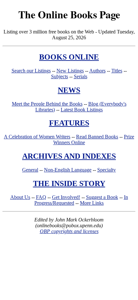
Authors (97, 70)
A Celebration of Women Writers (37, 136)
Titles (116, 70)
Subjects (59, 76)
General (30, 170)
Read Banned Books (97, 136)
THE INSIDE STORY (69, 183)
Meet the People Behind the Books (47, 104)
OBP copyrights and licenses (69, 231)
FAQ (41, 197)
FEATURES (69, 123)
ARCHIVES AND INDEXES (69, 156)
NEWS (69, 90)
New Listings (70, 70)
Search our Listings (31, 70)
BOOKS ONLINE (69, 57)
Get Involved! (66, 197)
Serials (80, 76)
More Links (92, 203)
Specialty (106, 170)
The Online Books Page (69, 14)
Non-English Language (67, 170)
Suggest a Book (102, 197)
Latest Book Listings (82, 109)
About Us (20, 197)
